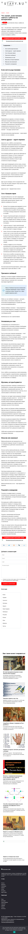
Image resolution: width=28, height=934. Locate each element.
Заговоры (5, 603)
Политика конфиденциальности (7, 922)
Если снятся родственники (11, 48)
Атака (4, 594)
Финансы (5, 623)
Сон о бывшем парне (10, 53)
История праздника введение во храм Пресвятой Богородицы (13, 672)
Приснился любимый (10, 55)
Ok (14, 932)
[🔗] (14, 41)
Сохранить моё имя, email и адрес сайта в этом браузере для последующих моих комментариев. (14, 580)
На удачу (5, 614)
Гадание (4, 597)
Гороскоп (5, 600)
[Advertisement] (11, 639)
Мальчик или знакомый (11, 61)
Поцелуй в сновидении (11, 64)
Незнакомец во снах (10, 57)
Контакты (3, 908)
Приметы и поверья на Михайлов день (13, 831)
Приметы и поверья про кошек (11, 856)
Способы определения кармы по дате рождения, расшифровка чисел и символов (13, 805)
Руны (4, 620)
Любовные (5, 611)
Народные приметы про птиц (10, 698)
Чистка (4, 626)
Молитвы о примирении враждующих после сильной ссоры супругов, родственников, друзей (12, 777)
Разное (4, 22)
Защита (4, 606)
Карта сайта (4, 892)
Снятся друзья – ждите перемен (13, 51)
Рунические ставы (9, 916)
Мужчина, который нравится (12, 59)
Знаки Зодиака (6, 609)
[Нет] (26, 930)
